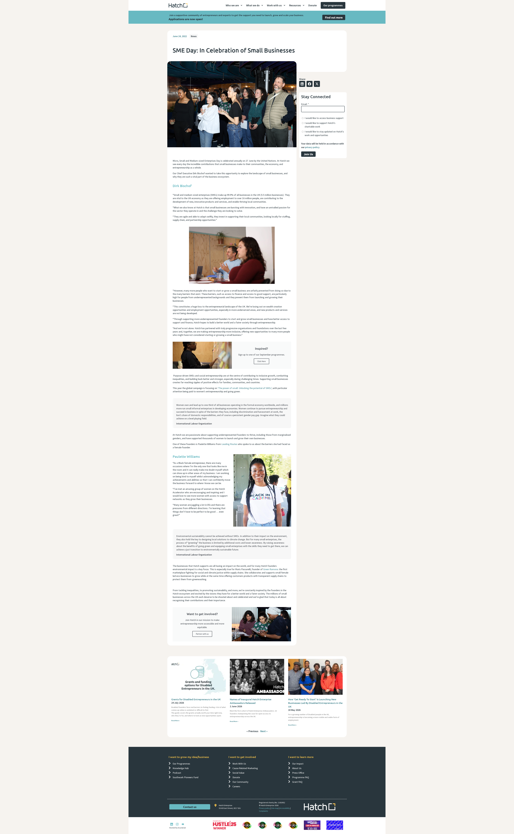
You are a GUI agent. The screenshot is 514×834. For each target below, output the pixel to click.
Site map (274, 808)
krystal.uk (182, 828)
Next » (263, 731)
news (194, 36)
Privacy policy (264, 808)
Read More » (175, 721)
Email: (305, 104)
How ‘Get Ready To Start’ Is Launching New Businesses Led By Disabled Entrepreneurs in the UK (315, 703)
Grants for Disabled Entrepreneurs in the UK (196, 699)
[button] (302, 84)
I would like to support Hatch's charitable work (320, 124)
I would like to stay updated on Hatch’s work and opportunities (324, 133)
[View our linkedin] (171, 824)
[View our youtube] (183, 824)
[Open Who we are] (241, 5)
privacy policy (312, 147)
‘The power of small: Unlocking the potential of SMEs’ (245, 388)
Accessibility (285, 808)
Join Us (308, 154)
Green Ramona (270, 569)
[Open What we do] (262, 5)
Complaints (263, 811)
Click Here (261, 361)
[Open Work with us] (284, 5)
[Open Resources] (303, 5)
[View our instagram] (177, 824)
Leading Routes (229, 444)
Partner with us (202, 634)
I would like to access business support (324, 118)
